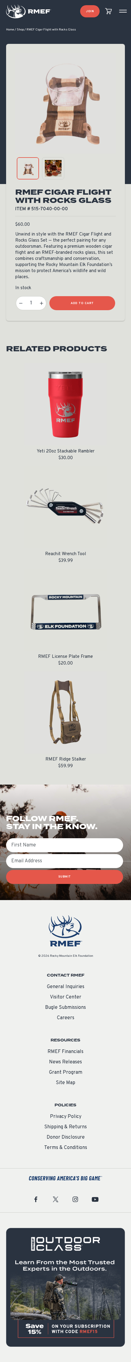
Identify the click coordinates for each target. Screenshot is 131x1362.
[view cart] (108, 11)
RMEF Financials (65, 1052)
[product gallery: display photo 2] (53, 168)
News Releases (65, 1062)
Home (10, 30)
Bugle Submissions (65, 1008)
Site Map (65, 1083)
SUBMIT (64, 877)
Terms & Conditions (65, 1148)
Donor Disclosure (66, 1137)
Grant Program (65, 1072)
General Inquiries (65, 987)
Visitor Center (65, 997)
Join (90, 11)
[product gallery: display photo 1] (28, 168)
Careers (65, 1018)
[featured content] (65, 1287)
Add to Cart (82, 303)
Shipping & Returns (65, 1127)
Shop (20, 30)
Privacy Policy (65, 1117)
